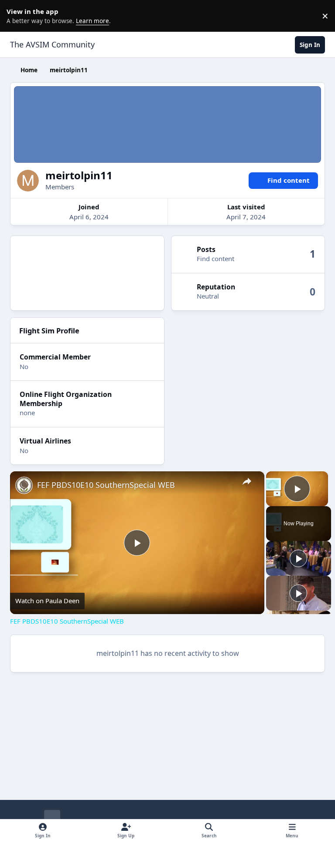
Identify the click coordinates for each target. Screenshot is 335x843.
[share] (247, 481)
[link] (24, 485)
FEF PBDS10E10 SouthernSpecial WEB (106, 485)
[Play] (298, 558)
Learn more (17, 15)
